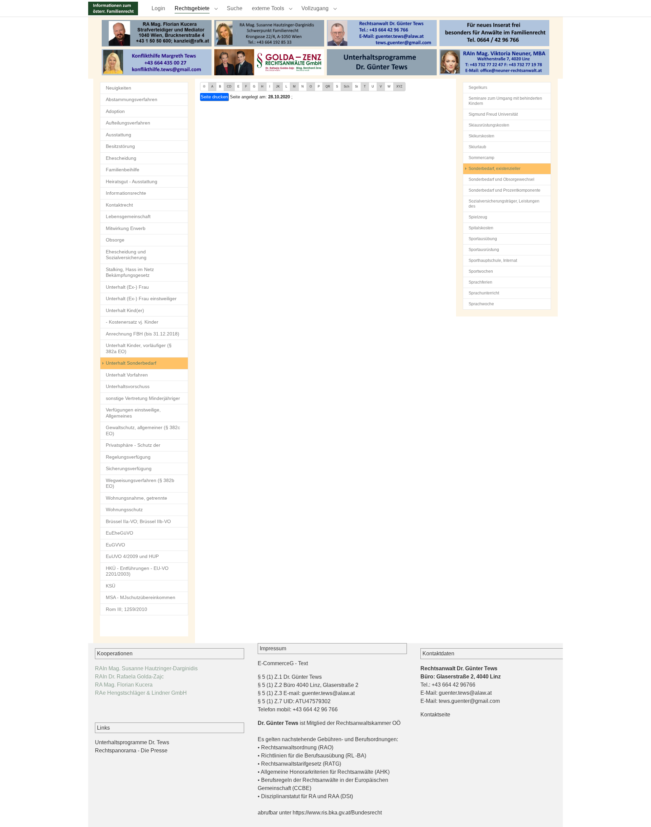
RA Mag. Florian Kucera (124, 685)
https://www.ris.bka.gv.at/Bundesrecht (337, 812)
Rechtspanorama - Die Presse (131, 750)
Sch (346, 86)
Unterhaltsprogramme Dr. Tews (132, 742)
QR (328, 86)
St (356, 86)
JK (278, 86)
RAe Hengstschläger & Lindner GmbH (141, 693)
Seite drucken (214, 96)
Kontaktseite (435, 714)
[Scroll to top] (636, 812)
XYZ (399, 86)
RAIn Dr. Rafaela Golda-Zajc (129, 676)
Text (303, 663)
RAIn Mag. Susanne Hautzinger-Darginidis (146, 668)
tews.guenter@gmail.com (469, 701)
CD (229, 86)
